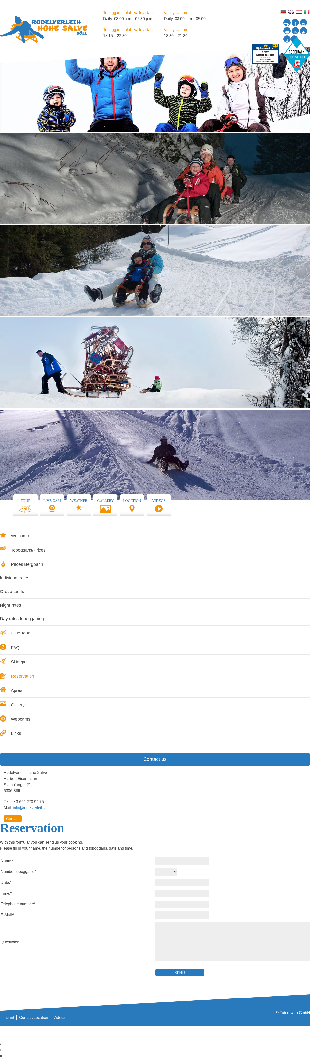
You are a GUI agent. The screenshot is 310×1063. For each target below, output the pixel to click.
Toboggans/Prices (28, 550)
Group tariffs (12, 591)
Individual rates (14, 578)
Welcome (20, 535)
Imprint (8, 1017)
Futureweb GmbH (294, 1013)
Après (16, 690)
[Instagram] (303, 22)
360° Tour (20, 633)
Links (16, 733)
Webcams (20, 719)
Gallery (18, 704)
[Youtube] (287, 30)
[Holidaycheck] (303, 30)
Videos (59, 1017)
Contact (12, 819)
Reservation (22, 676)
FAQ (15, 647)
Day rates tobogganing (22, 618)
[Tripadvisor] (295, 30)
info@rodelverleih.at (30, 808)
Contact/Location (33, 1017)
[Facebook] (295, 22)
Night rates (10, 605)
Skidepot (19, 661)
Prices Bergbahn (27, 564)
